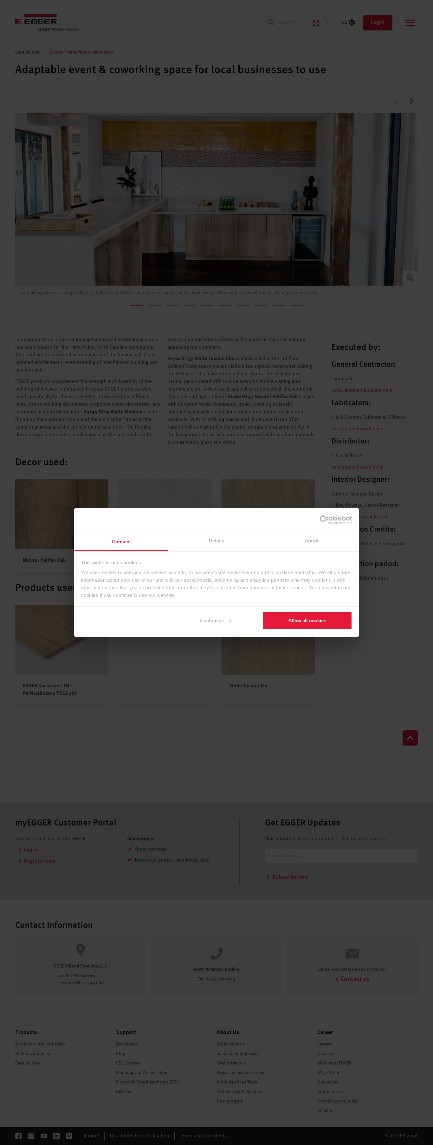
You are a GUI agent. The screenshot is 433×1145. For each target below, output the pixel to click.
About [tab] (312, 540)
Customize (212, 620)
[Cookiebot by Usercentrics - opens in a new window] (324, 520)
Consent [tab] (121, 541)
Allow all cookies (307, 620)
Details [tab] (216, 540)
